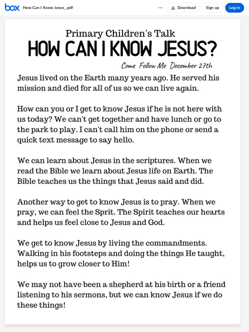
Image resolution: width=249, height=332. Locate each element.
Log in (234, 8)
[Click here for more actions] (160, 8)
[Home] (12, 7)
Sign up (212, 8)
